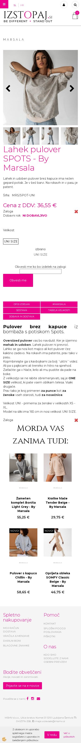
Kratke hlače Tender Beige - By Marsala (58, 503)
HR (22, 5)
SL (15, 5)
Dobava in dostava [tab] (21, 316)
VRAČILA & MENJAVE (16, 635)
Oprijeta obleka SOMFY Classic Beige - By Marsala (57, 579)
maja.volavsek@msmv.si (50, 721)
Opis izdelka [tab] (22, 304)
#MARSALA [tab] (59, 304)
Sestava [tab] (21, 310)
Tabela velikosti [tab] (59, 310)
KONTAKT (50, 623)
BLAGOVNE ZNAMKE (16, 645)
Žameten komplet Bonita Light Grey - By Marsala (23, 505)
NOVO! (14, 530)
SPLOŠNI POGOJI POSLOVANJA (55, 630)
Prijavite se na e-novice (22, 686)
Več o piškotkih (69, 735)
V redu (52, 735)
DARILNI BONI (12, 640)
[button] (72, 89)
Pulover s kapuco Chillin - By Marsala (23, 577)
